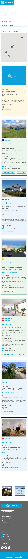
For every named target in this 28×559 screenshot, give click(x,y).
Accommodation (9, 12)
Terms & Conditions (8, 536)
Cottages (3, 13)
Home (2, 12)
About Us (6, 531)
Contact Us (6, 534)
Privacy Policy (7, 539)
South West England (18, 13)
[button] (22, 37)
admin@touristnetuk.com (11, 528)
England (9, 13)
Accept (20, 557)
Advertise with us (7, 511)
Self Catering (18, 12)
